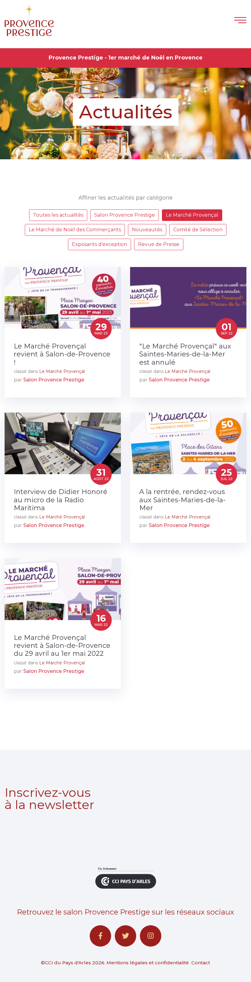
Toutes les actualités (58, 215)
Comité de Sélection (198, 230)
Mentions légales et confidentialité (148, 963)
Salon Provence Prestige (124, 215)
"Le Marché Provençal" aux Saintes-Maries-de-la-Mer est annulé (185, 354)
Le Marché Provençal (192, 215)
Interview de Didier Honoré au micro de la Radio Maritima (60, 500)
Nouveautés (147, 230)
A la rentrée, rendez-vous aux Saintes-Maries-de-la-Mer (182, 500)
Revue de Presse (158, 244)
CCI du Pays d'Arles (68, 963)
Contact (200, 963)
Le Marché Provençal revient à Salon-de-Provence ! (62, 354)
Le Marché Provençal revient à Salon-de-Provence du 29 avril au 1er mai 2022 (62, 646)
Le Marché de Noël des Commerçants (75, 230)
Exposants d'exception (99, 244)
